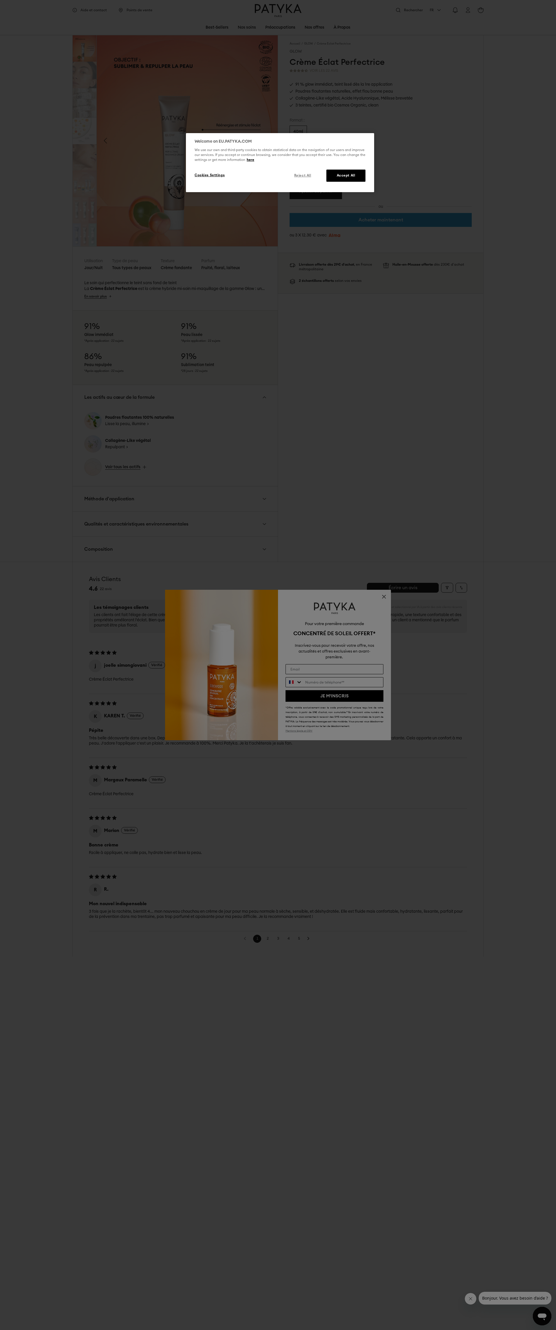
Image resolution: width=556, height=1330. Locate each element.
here (250, 159)
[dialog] (280, 162)
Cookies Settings (210, 175)
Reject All (302, 175)
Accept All (346, 175)
